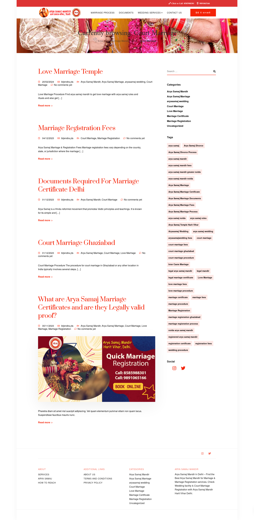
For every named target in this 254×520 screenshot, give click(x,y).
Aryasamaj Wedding (178, 231)
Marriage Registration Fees (76, 128)
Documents (126, 12)
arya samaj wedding (203, 231)
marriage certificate (178, 297)
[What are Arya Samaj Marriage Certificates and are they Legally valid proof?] (96, 372)
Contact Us (174, 12)
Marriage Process (103, 12)
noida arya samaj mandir (180, 330)
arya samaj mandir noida (180, 178)
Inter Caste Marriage (178, 264)
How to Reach (47, 482)
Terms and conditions (98, 478)
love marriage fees (177, 284)
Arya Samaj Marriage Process (183, 211)
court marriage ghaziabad (181, 251)
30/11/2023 (48, 325)
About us (89, 474)
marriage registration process (183, 323)
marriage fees (199, 297)
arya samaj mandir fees (180, 165)
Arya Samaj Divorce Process (182, 152)
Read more (44, 105)
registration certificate (179, 343)
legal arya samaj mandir (180, 270)
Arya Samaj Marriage (113, 81)
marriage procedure (178, 303)
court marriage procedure (181, 257)
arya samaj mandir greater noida (184, 171)
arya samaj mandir (177, 158)
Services (43, 474)
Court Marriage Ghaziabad (76, 243)
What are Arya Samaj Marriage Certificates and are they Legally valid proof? (91, 307)
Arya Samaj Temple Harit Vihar (183, 224)
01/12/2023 (48, 199)
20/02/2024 (48, 81)
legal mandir (203, 270)
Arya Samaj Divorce (193, 145)
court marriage (204, 237)
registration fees (203, 343)
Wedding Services (149, 12)
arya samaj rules (198, 218)
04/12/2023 (48, 138)
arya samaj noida (177, 218)
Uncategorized (175, 126)
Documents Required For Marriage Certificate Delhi (88, 185)
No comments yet (63, 84)
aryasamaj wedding (135, 81)
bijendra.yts (67, 81)
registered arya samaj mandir (182, 336)
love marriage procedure (180, 290)
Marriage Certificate (178, 116)
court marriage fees (178, 244)
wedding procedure (178, 350)
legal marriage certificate (180, 277)
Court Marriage (88, 138)
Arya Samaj (45, 478)
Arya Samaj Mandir (91, 81)
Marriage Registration (108, 138)
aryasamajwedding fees (180, 237)
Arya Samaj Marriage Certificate (184, 191)
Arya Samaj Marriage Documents (184, 198)
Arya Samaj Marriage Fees (181, 204)
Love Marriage (128, 253)
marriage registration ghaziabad (184, 317)
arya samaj (173, 145)
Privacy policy (93, 482)
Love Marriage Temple (70, 72)
